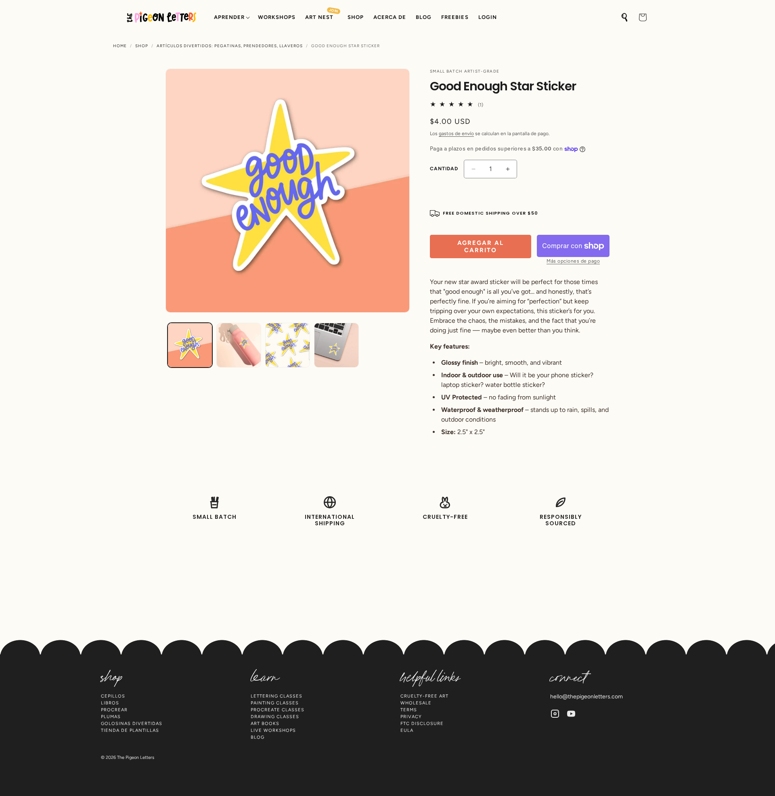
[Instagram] (555, 714)
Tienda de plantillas (130, 730)
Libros (110, 703)
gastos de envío (456, 133)
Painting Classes (275, 703)
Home (120, 46)
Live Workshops (273, 730)
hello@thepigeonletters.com (586, 696)
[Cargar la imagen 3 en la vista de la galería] (287, 345)
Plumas (111, 717)
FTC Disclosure (422, 723)
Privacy (411, 717)
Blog (257, 737)
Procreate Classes (277, 710)
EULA (406, 730)
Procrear (114, 710)
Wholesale (415, 703)
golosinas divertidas (131, 723)
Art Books (265, 723)
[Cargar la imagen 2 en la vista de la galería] (238, 345)
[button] (231, 17)
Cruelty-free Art (424, 696)
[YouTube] (571, 714)
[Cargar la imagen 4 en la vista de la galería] (336, 345)
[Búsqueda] (625, 17)
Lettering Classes (276, 696)
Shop (141, 46)
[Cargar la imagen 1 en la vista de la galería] (190, 345)
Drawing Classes (275, 717)
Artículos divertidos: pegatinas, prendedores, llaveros (230, 46)
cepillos (113, 696)
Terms (408, 710)
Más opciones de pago (573, 261)
